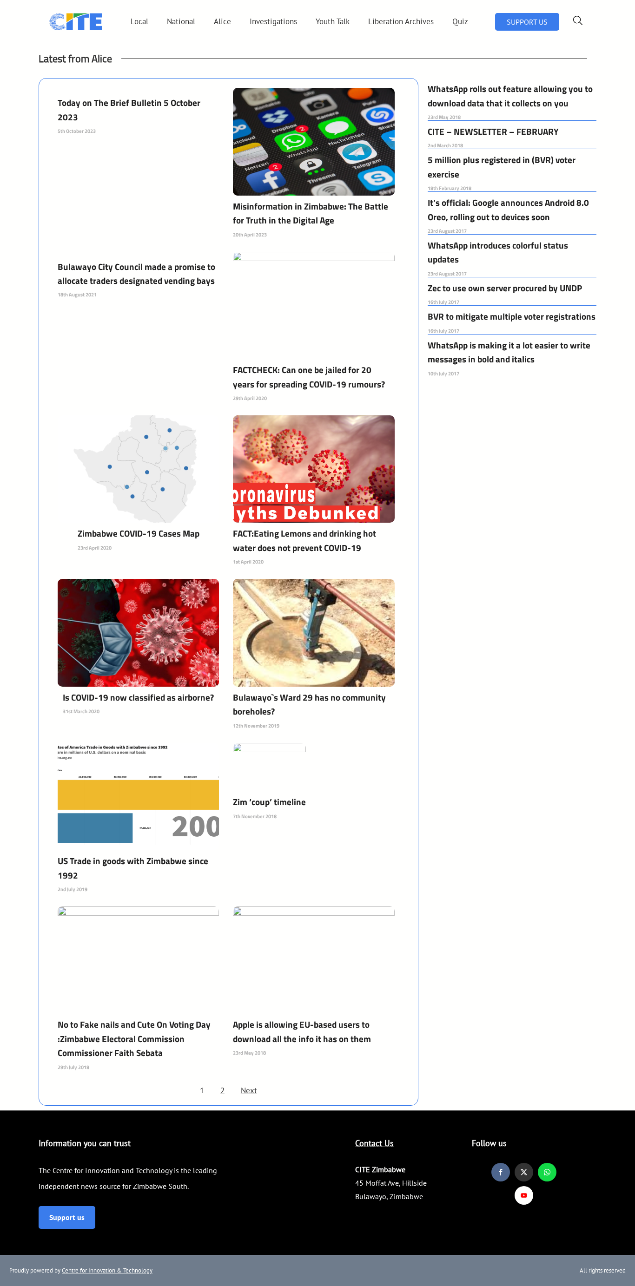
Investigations (273, 21)
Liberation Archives (401, 21)
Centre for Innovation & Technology (107, 1270)
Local (139, 21)
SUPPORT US (527, 21)
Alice (222, 21)
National (181, 21)
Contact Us (374, 1143)
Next (249, 1090)
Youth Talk (333, 21)
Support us (67, 1217)
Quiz (460, 21)
